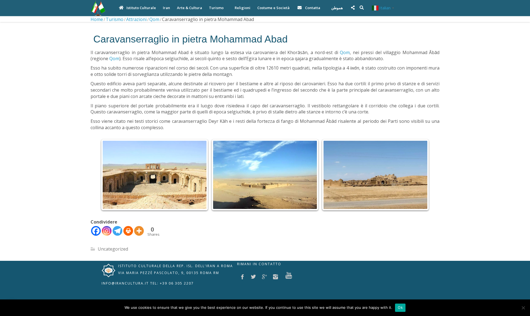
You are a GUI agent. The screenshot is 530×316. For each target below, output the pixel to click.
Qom (154, 19)
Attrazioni (136, 19)
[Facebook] (96, 231)
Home (97, 19)
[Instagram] (107, 231)
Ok (400, 307)
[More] (139, 231)
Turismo (114, 19)
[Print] (128, 231)
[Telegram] (117, 231)
